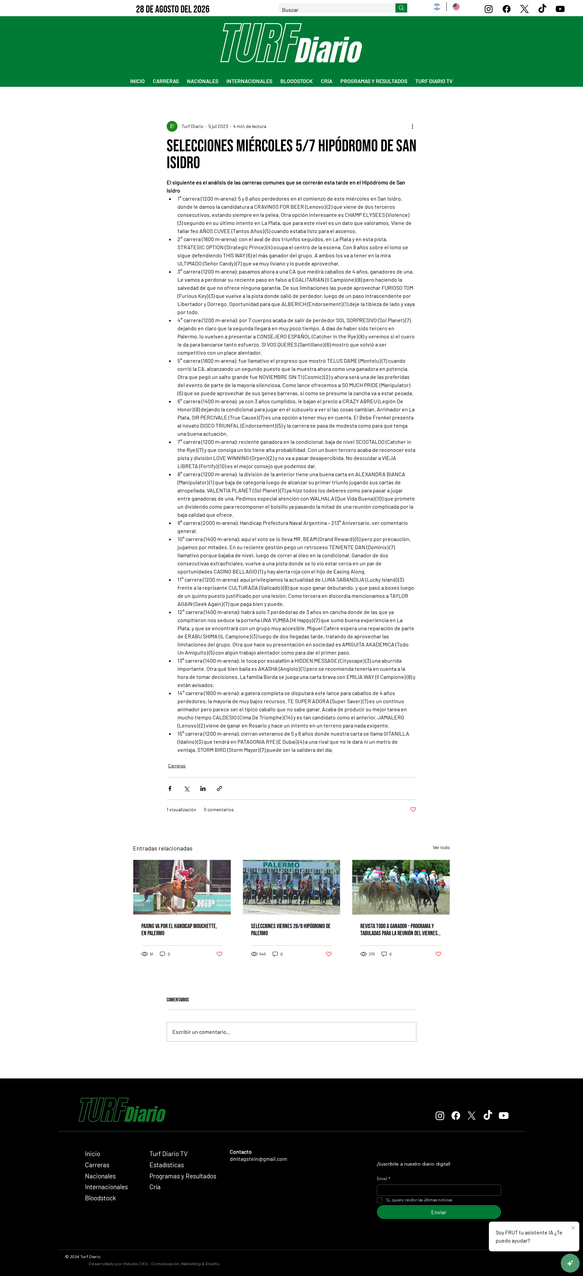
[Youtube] (560, 9)
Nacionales (100, 1176)
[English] (456, 6)
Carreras (177, 765)
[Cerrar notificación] (573, 1228)
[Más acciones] (412, 126)
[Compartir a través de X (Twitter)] (186, 788)
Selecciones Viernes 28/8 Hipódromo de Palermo (291, 930)
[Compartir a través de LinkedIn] (203, 788)
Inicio (92, 1153)
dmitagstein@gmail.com (258, 1158)
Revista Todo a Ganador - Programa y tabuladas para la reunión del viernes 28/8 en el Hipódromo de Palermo (399, 930)
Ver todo (441, 847)
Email (383, 1179)
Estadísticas (166, 1165)
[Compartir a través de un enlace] (219, 788)
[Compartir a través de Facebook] (170, 788)
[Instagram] (488, 9)
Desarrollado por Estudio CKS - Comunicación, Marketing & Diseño (154, 1263)
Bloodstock (100, 1198)
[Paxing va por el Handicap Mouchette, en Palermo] (182, 887)
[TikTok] (542, 9)
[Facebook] (506, 9)
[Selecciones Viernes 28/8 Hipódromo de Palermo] (291, 887)
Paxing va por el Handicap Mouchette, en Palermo (179, 930)
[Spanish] (436, 6)
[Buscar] (401, 8)
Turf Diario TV (168, 1153)
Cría (155, 1187)
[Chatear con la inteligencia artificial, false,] (570, 1263)
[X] (524, 9)
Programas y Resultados (182, 1176)
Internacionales (106, 1187)
